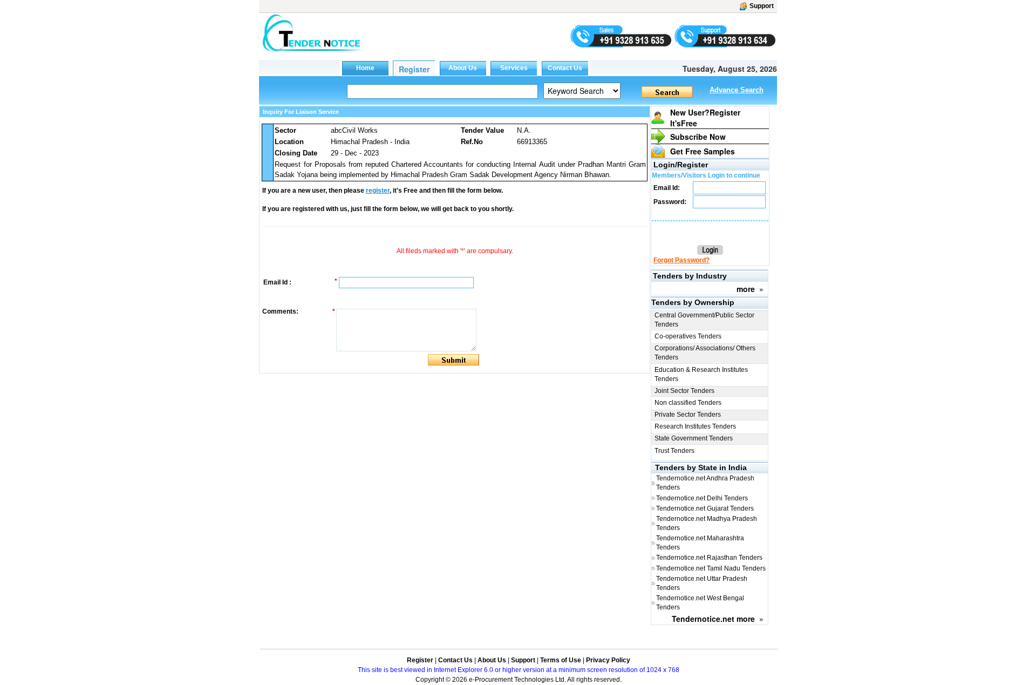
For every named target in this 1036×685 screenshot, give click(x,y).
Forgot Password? (681, 260)
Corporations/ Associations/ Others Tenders (705, 352)
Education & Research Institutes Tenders (701, 374)
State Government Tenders (694, 438)
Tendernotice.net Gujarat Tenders (705, 508)
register (378, 190)
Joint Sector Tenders (684, 391)
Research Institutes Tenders (695, 426)
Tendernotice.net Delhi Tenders (702, 498)
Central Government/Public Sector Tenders (704, 319)
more (746, 288)
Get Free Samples (702, 151)
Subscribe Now (698, 136)
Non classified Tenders (688, 402)
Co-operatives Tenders (688, 336)
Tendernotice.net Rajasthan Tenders (709, 557)
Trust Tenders (674, 451)
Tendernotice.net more (713, 618)
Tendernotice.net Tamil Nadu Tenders (711, 568)
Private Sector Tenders (688, 414)
